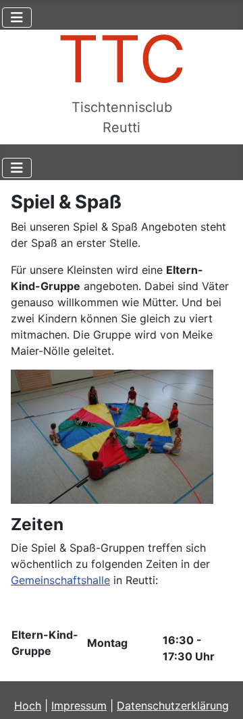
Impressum (79, 705)
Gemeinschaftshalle (60, 580)
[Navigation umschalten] (17, 17)
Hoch (27, 705)
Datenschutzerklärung (173, 705)
